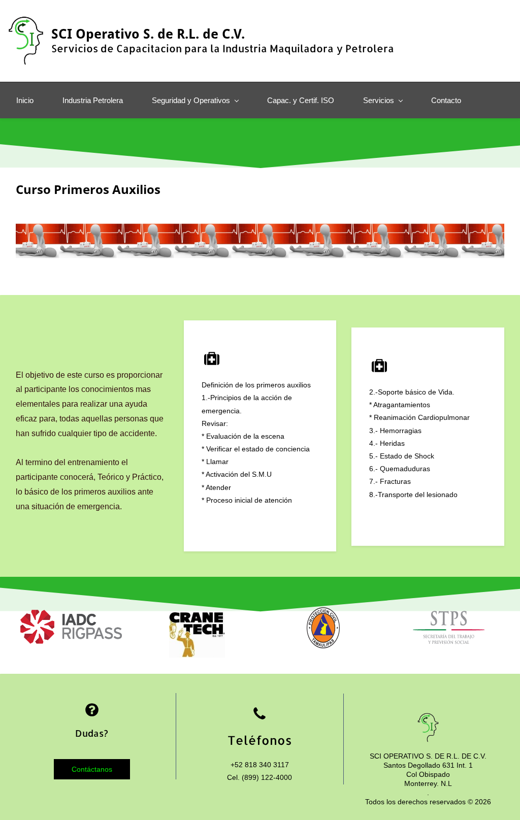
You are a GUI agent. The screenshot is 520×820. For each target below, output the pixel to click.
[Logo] (26, 40)
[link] (71, 616)
